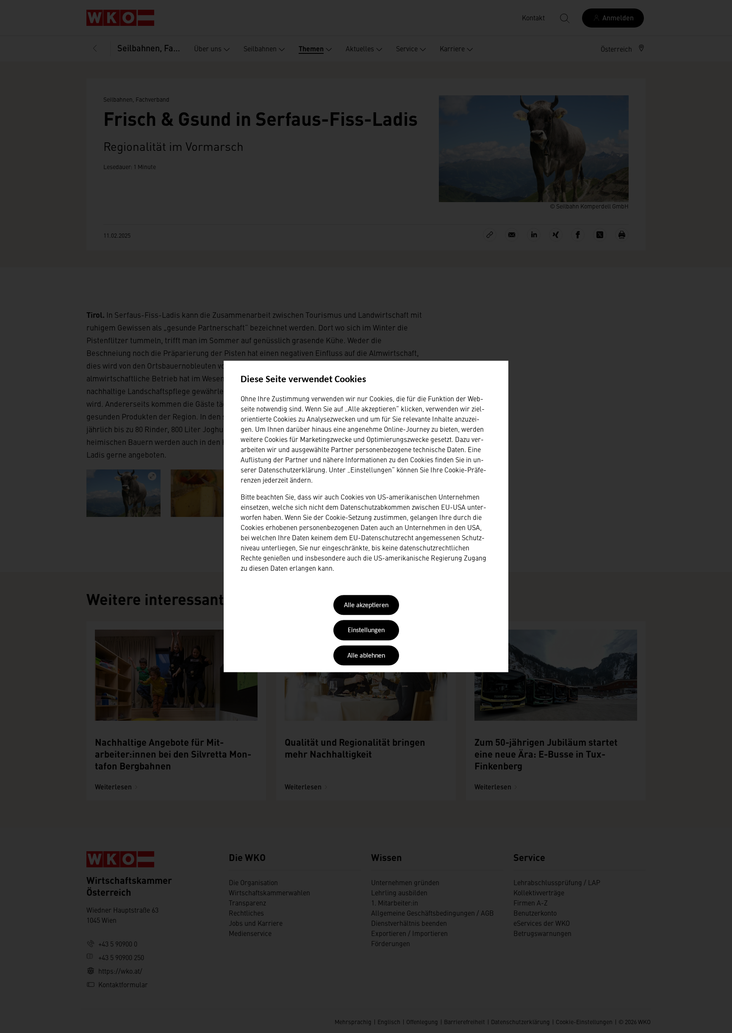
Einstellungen (366, 631)
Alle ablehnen (366, 656)
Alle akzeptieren (366, 605)
